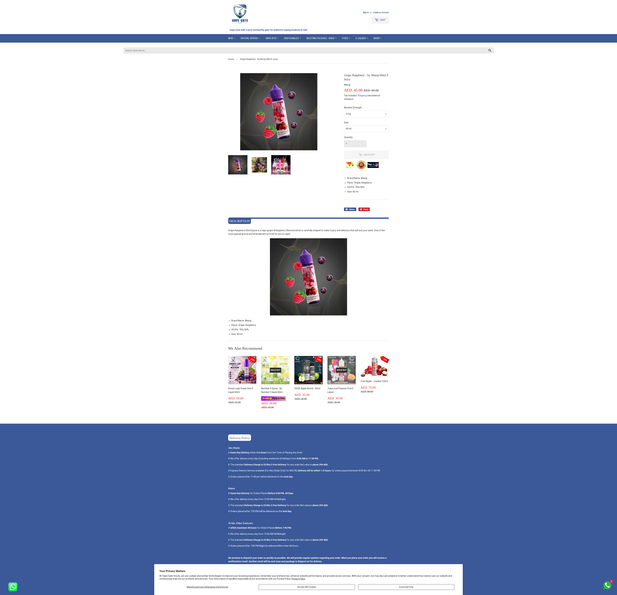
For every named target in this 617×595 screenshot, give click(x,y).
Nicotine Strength (353, 107)
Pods (345, 38)
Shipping (362, 95)
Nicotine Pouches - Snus (321, 38)
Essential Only (406, 587)
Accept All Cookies (306, 587)
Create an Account (381, 12)
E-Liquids (361, 38)
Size (346, 122)
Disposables (291, 38)
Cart (382, 20)
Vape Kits (271, 38)
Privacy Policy (298, 578)
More (377, 38)
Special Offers (249, 38)
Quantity (348, 137)
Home (231, 59)
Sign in (366, 12)
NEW (230, 38)
